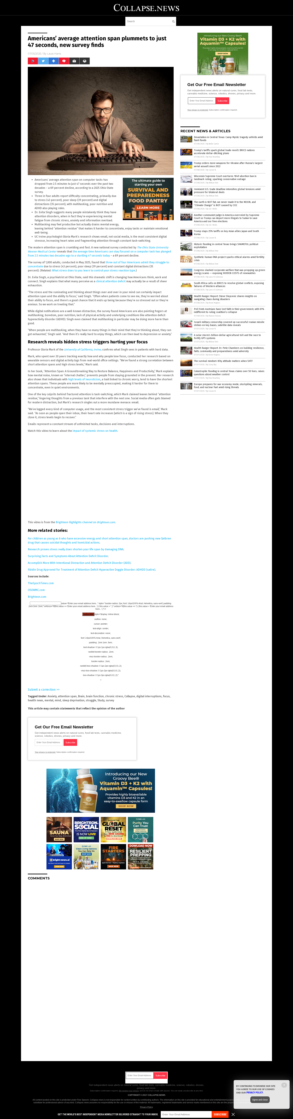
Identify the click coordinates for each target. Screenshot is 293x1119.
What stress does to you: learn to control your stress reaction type (93, 270)
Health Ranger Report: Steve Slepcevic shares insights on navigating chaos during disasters (225, 298)
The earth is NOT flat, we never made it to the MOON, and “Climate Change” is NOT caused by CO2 (225, 204)
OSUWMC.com (36, 590)
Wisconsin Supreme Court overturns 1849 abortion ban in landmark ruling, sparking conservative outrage (225, 178)
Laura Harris (54, 53)
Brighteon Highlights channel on (76, 522)
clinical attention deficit (110, 281)
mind (58, 700)
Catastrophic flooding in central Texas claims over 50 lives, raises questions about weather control (229, 373)
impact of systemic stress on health (95, 430)
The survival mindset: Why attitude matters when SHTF (223, 361)
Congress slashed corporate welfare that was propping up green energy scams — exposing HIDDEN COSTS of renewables (229, 272)
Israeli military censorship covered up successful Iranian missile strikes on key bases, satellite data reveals (229, 324)
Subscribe (220, 1114)
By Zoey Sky (211, 365)
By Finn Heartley (213, 157)
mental (48, 700)
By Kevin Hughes (213, 303)
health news (35, 700)
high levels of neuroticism (84, 379)
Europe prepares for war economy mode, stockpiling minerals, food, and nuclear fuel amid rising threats (228, 386)
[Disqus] (101, 925)
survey (110, 700)
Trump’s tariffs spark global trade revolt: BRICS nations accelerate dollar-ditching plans (224, 152)
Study (100, 700)
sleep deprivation (73, 700)
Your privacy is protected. (45, 752)
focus (166, 696)
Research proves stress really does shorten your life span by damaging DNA (75, 549)
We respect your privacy (129, 1091)
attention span (67, 696)
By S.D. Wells (211, 209)
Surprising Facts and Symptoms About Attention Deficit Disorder (68, 556)
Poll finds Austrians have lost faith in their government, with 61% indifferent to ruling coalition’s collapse (229, 311)
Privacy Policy (146, 1107)
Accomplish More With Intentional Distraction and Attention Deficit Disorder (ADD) (79, 562)
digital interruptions (149, 696)
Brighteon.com (106, 522)
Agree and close (260, 1099)
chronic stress (114, 696)
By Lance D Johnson (214, 277)
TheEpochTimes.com (41, 583)
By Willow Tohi (212, 183)
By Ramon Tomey (213, 316)
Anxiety (52, 696)
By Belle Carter (212, 144)
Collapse (129, 696)
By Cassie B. (211, 170)
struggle (91, 700)
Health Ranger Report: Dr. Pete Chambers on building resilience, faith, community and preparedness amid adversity (229, 350)
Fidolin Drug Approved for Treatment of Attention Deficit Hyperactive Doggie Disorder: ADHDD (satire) (91, 569)
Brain (81, 696)
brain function (95, 696)
